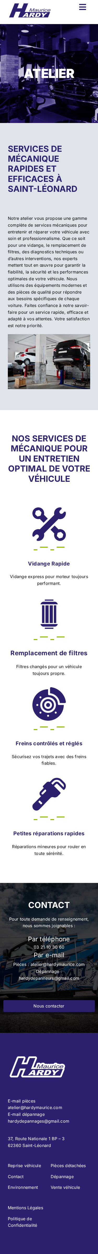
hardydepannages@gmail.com (38, 1121)
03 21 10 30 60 (49, 947)
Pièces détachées (68, 1165)
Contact (16, 1176)
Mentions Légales (25, 1207)
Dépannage (62, 1176)
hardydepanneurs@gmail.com (49, 978)
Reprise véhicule (24, 1165)
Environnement (23, 1187)
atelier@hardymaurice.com (58, 964)
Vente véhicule (65, 1187)
